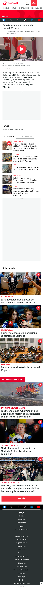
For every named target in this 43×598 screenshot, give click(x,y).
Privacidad (21, 573)
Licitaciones (22, 563)
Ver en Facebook (4, 507)
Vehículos (17, 175)
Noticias (5, 8)
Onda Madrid (24, 8)
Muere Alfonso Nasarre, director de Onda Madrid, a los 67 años (7, 168)
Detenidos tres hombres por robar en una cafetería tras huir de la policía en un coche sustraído (7, 189)
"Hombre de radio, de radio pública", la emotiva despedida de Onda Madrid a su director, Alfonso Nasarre (7, 145)
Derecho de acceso (21, 556)
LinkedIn (32, 20)
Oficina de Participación (22, 570)
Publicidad (21, 553)
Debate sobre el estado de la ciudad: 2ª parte (21, 350)
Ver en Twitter (11, 507)
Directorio (21, 549)
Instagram (18, 20)
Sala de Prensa (21, 539)
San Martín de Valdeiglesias (13, 408)
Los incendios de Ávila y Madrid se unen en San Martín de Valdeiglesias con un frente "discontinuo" (21, 394)
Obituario (17, 165)
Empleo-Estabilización (21, 560)
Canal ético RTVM (21, 566)
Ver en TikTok (25, 507)
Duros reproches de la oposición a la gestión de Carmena (20, 316)
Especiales (5, 364)
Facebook (3, 20)
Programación (37, 8)
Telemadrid (21, 519)
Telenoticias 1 (7, 297)
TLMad (14, 8)
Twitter (10, 20)
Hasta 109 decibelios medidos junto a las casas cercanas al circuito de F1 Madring (7, 157)
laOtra (22, 526)
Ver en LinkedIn (32, 507)
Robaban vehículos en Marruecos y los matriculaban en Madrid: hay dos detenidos (7, 179)
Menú (40, 3)
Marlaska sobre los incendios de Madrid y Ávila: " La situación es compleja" (21, 431)
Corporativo (21, 537)
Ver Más (21, 498)
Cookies (21, 580)
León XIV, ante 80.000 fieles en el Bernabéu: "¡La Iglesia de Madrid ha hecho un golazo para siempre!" (21, 469)
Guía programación (21, 529)
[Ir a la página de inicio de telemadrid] (10, 3)
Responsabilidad (21, 543)
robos (15, 186)
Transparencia (21, 546)
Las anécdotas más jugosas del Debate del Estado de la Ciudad (20, 283)
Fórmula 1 (17, 154)
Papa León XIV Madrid (10, 483)
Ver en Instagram (18, 507)
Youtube (39, 20)
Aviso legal (21, 576)
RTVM (21, 513)
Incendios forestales (10, 445)
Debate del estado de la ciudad (13, 129)
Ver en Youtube (38, 507)
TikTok (25, 20)
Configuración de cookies (21, 583)
